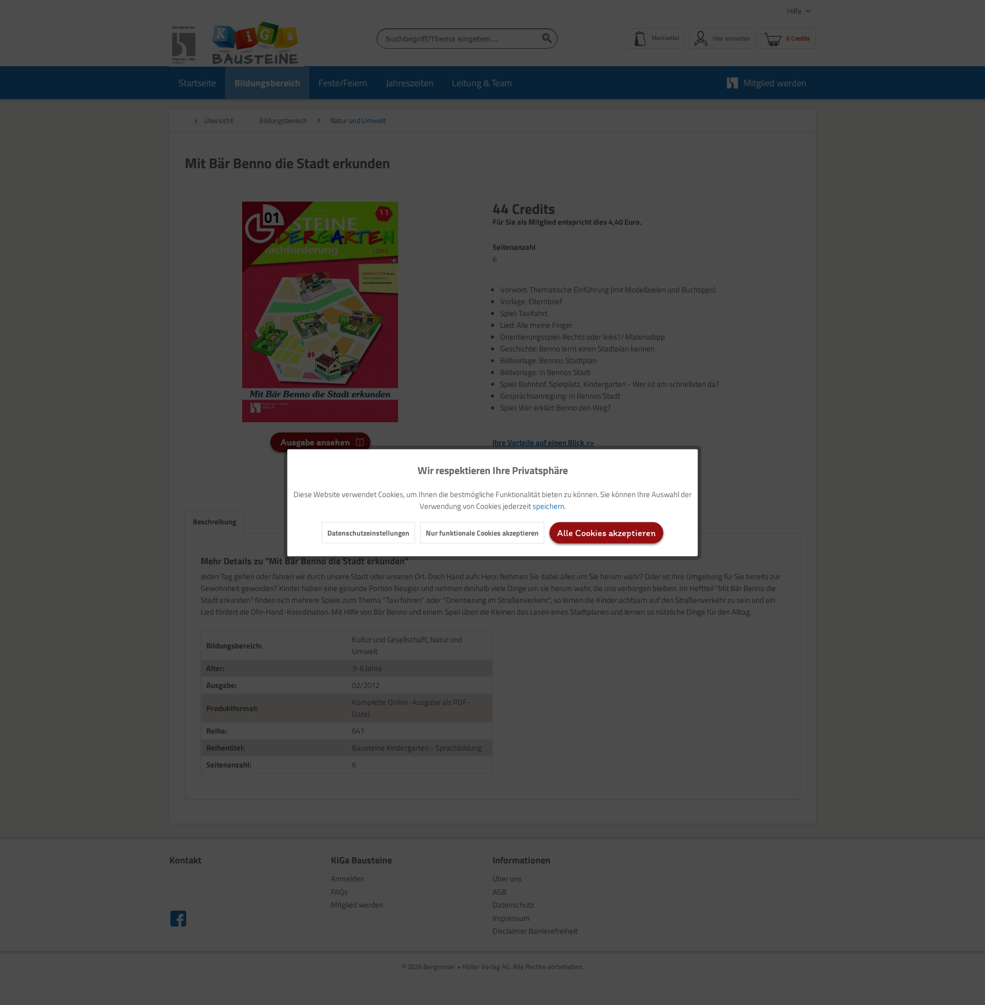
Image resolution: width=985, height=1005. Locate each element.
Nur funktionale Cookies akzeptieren (482, 532)
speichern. (549, 505)
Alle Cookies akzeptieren (606, 532)
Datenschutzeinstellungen (368, 532)
